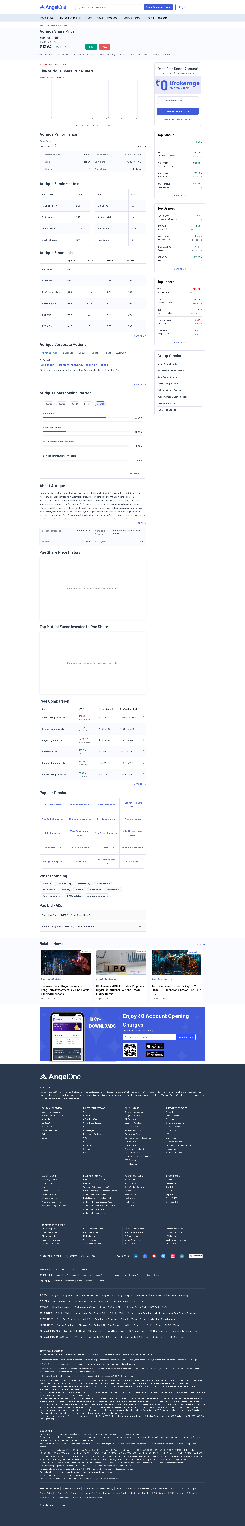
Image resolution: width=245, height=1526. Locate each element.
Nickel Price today (130, 1325)
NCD (85, 1152)
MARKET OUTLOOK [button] (134, 1176)
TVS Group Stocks (166, 409)
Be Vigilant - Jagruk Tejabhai (54, 1205)
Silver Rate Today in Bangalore (103, 1319)
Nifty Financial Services (87, 1295)
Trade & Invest (48, 17)
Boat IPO (170, 1190)
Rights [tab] (107, 352)
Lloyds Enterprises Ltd (54, 774)
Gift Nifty (65, 889)
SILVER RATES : (47, 1319)
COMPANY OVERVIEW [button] (52, 1108)
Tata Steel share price (134, 1228)
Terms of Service (108, 1478)
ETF (85, 1141)
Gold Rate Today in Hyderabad (152, 1313)
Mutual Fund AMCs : (50, 1331)
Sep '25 (49, 404)
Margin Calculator (52, 895)
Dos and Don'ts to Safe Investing (98, 1488)
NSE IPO (169, 1179)
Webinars (46, 1134)
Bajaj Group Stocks (167, 377)
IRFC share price (49, 1228)
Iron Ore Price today (152, 1325)
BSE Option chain (158, 1307)
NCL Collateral (160, 1493)
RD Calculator (130, 1145)
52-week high (84, 883)
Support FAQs (90, 1256)
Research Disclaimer (49, 1488)
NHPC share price (90, 1232)
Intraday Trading (173, 1126)
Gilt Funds (143, 1337)
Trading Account (173, 1119)
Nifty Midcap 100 (125, 1295)
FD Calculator (130, 1141)
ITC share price (172, 1236)
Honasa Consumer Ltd (53, 763)
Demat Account (172, 1115)
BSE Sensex (49, 889)
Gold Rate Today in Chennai (122, 1313)
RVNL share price (90, 1236)
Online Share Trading (175, 1123)
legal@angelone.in (113, 1472)
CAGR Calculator (132, 1126)
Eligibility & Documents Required (97, 1198)
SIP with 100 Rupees (91, 1119)
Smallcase (69, 1280)
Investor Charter (120, 1493)
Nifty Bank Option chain (84, 1307)
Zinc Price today (111, 1325)
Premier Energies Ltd (53, 728)
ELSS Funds (78, 1337)
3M (93, 125)
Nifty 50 (80, 889)
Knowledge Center (49, 1179)
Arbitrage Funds (128, 1337)
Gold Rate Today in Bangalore (183, 1313)
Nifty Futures (59, 1301)
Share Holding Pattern (112, 54)
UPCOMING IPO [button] (173, 1176)
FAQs (181, 1488)
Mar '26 (75, 404)
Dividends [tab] (68, 352)
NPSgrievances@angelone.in (52, 1465)
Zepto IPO (170, 1194)
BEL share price (131, 1243)
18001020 (73, 1256)
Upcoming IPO (89, 1130)
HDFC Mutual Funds (137, 1331)
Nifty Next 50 (113, 889)
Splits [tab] (95, 352)
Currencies (87, 1145)
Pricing (150, 17)
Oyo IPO (169, 1187)
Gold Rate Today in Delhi (95, 1313)
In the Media (47, 1126)
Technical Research (50, 1194)
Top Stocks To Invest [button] (53, 1225)
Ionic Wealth (82, 1269)
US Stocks (87, 1138)
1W (82, 125)
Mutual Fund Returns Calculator (138, 1156)
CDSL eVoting (176, 1493)
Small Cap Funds (110, 1337)
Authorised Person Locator (95, 1213)
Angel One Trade (79, 1275)
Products (112, 17)
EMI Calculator (131, 1164)
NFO (85, 1126)
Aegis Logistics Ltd (52, 740)
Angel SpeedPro (97, 1275)
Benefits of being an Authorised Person (100, 1190)
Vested (89, 1280)
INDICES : (44, 1295)
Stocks (86, 1112)
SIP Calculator (73, 895)
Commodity (88, 1149)
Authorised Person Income (94, 1194)
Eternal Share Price (133, 1240)
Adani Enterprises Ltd (53, 717)
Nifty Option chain (61, 1307)
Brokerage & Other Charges (53, 1115)
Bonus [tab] (82, 352)
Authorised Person (174, 1152)
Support (162, 17)
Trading (53, 42)
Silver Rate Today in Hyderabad (71, 1319)
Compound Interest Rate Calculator (140, 1138)
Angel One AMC (67, 1269)
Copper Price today (66, 1325)
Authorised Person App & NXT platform (100, 1205)
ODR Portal (44, 1497)
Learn (89, 17)
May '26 (87, 404)
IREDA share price (49, 1236)
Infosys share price (174, 1232)
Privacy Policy (91, 1478)
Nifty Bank (95, 889)
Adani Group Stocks (167, 364)
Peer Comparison (162, 54)
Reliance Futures (121, 1301)
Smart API (133, 1275)
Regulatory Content (71, 1488)
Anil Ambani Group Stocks (170, 370)
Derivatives (171, 1138)
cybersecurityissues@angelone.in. (120, 1469)
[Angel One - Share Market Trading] (53, 7)
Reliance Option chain (136, 1307)
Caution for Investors (93, 1497)
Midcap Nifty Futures (100, 1301)
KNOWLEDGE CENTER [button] (176, 1108)
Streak (80, 1280)
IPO (167, 1134)
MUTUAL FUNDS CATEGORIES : (54, 1337)
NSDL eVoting (192, 1493)
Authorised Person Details (94, 1209)
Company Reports (49, 1198)
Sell (104, 47)
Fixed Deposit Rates (150, 1275)
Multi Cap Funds (176, 1337)
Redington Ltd (49, 751)
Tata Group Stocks (167, 403)
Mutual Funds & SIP (71, 17)
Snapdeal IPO (172, 1202)
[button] (93, 915)
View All (201, 944)
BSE (56, 38)
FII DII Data (129, 1205)
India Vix (172, 1295)
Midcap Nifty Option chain (111, 1307)
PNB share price (131, 1236)
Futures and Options (92, 1134)
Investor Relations (49, 1130)
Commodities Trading (175, 1141)
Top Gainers (130, 1198)
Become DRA (88, 1183)
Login (182, 7)
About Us (46, 1119)
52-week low (103, 883)
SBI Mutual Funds (96, 1331)
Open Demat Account (158, 7)
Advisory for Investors (141, 1493)
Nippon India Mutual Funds (184, 1331)
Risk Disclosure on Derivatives (66, 1497)
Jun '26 (100, 404)
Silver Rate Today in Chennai (134, 1319)
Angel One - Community (52, 1202)
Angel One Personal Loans (98, 1493)
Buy (91, 47)
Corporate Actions (84, 54)
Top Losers (129, 1202)
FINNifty (47, 883)
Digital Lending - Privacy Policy (69, 1493)
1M (87, 125)
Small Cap (44, 42)
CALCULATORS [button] (132, 1108)
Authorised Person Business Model (98, 1202)
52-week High (130, 1190)
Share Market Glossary (134, 1187)
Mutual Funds (89, 1115)
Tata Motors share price (52, 1240)
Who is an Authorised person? (96, 1187)
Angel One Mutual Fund (74, 1331)
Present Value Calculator (135, 1149)
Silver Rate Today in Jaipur (162, 1319)
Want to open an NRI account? (178, 119)
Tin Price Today (172, 1325)
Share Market (172, 1130)
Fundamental (44, 54)
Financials (63, 54)
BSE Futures (138, 1301)
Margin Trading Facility (116, 1275)
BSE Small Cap (64, 883)
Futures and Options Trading (178, 1145)
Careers (45, 1138)
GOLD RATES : (46, 1313)
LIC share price (172, 1243)
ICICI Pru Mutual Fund (159, 1331)
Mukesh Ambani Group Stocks (172, 396)
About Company (138, 54)
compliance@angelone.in (109, 1462)
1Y (103, 125)
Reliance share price (174, 1228)
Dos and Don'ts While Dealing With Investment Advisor (150, 1488)
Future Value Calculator (135, 1134)
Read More (140, 522)
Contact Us (47, 1123)
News (100, 17)
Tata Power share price (93, 1243)
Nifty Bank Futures (77, 1301)
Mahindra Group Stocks (169, 390)
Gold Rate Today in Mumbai (68, 1313)
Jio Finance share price (176, 1240)
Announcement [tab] (50, 352)
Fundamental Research (51, 1190)
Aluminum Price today (89, 1325)
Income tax (171, 1149)
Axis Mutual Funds (116, 1331)
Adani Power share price (135, 1232)
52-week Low (130, 1194)
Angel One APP (62, 1275)
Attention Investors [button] (51, 1351)
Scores (119, 1488)
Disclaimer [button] (46, 1430)
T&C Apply (191, 1488)
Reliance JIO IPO (173, 1183)
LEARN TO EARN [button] (49, 1176)
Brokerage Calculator (134, 1112)
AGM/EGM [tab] (121, 352)
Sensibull (58, 1280)
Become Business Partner (94, 1179)
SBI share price (89, 1240)
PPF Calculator (131, 1160)
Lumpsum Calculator (98, 895)
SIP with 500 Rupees (92, 1123)
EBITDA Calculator (132, 1152)
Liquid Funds (93, 1337)
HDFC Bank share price (93, 1228)
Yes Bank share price (50, 1243)
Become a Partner (131, 17)
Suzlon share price (49, 1232)
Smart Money (47, 1183)
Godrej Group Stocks (167, 383)
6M (98, 125)
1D (76, 125)
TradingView (101, 1280)
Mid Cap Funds (158, 1337)
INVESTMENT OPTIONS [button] (94, 1108)
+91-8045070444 (86, 1469)
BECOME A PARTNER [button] (93, 1176)
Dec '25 (62, 404)
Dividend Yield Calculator (135, 1130)
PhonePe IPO (171, 1198)
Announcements (131, 1183)
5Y (109, 125)
